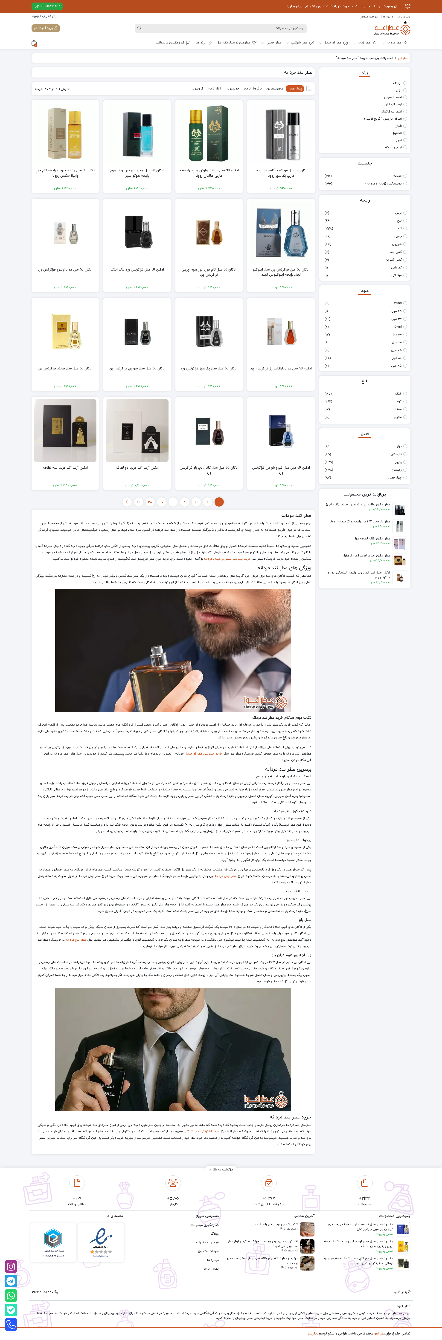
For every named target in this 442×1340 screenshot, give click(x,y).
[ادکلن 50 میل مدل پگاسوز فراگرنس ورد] (209, 331)
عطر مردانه (393, 42)
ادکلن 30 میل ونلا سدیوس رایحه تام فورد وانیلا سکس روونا (65, 173)
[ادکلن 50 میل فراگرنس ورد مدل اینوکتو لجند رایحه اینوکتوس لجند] (281, 232)
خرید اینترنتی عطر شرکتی (201, 1131)
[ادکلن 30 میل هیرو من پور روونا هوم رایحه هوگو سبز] (137, 133)
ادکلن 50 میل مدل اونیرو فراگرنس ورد (65, 269)
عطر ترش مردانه (226, 876)
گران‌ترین (197, 88)
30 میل (396, 319)
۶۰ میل (397, 342)
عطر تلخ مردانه (76, 940)
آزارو (398, 90)
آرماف (397, 83)
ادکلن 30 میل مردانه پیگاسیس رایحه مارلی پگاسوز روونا (281, 173)
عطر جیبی (273, 42)
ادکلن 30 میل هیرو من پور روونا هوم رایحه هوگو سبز (137, 173)
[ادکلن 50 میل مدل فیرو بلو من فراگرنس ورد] (281, 430)
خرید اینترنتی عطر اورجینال (203, 754)
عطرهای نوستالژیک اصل (233, 42)
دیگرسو (313, 1333)
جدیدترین (232, 88)
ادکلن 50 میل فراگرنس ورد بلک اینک (137, 269)
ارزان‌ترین (214, 88)
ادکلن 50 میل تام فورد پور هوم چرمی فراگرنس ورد (209, 272)
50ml (398, 327)
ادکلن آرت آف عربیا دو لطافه (137, 467)
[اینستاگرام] (11, 1266)
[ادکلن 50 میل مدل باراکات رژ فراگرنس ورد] (281, 331)
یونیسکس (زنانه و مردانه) (383, 184)
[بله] (11, 1310)
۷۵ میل (396, 350)
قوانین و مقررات (207, 1242)
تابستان (396, 454)
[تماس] (11, 1324)
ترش (398, 213)
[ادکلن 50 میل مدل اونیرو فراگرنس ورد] (65, 232)
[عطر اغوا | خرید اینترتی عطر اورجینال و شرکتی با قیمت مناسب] (392, 28)
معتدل (397, 409)
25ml (398, 303)
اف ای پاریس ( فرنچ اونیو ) (383, 119)
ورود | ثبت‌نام (44, 28)
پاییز (398, 462)
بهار (399, 446)
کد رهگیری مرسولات (170, 42)
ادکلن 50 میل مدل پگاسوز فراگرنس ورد (208, 368)
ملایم (398, 417)
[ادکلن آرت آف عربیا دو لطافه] (137, 430)
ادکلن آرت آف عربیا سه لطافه (65, 467)
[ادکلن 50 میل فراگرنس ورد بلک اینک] (137, 232)
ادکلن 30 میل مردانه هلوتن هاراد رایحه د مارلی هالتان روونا (209, 173)
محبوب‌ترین (274, 88)
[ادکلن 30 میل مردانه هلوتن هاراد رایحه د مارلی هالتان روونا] (209, 133)
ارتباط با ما (404, 17)
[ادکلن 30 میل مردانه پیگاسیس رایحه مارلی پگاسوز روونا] (281, 133)
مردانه (397, 176)
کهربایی (396, 267)
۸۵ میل (396, 366)
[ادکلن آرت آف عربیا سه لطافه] (65, 430)
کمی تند (396, 252)
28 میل (396, 311)
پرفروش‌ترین (253, 88)
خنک (398, 394)
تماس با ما (211, 1269)
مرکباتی (396, 275)
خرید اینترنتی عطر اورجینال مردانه (227, 559)
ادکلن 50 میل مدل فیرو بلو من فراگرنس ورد (281, 470)
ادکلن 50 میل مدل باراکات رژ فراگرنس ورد (281, 368)
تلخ (399, 221)
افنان (398, 126)
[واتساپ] (11, 1295)
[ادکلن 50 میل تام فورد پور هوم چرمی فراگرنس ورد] (209, 232)
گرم (399, 401)
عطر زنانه (363, 42)
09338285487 (50, 6)
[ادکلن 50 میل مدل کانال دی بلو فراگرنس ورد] (209, 430)
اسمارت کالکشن (391, 112)
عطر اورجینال (332, 42)
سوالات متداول (369, 17)
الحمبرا (397, 133)
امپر (399, 140)
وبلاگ (215, 1234)
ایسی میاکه (393, 147)
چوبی (398, 236)
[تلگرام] (11, 1281)
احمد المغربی (393, 97)
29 (138, 502)
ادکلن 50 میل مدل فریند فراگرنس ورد (65, 368)
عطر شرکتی (299, 42)
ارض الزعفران (393, 104)
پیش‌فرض (295, 88)
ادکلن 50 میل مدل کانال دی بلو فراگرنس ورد (209, 470)
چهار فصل (395, 477)
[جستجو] (139, 28)
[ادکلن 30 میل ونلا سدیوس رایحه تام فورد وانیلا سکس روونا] (65, 133)
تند (399, 228)
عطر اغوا (402, 58)
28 (150, 502)
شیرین (397, 244)
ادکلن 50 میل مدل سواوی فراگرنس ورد (137, 368)
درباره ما (388, 17)
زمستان (396, 470)
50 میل (397, 334)
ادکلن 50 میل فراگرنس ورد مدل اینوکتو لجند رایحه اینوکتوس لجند (281, 272)
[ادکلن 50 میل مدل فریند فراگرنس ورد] (65, 331)
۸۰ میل (397, 358)
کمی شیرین (393, 260)
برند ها (200, 42)
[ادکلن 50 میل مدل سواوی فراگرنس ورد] (137, 331)
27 (162, 502)
